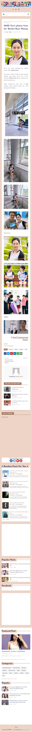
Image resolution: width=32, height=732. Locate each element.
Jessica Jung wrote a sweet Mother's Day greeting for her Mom (20, 694)
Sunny (10, 673)
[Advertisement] (16, 540)
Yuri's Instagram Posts (20, 338)
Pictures (11, 349)
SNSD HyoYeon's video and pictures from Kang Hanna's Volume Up (19, 701)
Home (5, 21)
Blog (13, 729)
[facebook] (13, 9)
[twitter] (16, 9)
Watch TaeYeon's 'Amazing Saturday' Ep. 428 (20, 578)
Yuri (9, 21)
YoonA (27, 673)
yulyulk (21, 349)
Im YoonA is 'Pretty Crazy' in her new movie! (20, 402)
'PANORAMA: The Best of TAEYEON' (13, 651)
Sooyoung (5, 673)
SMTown (4, 670)
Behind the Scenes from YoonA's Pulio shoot (20, 395)
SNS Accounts (12, 670)
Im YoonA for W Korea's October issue (18, 388)
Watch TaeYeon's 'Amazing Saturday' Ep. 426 (20, 564)
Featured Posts (16, 667)
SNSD (16, 349)
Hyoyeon (24, 667)
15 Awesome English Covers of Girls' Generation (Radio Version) (18, 571)
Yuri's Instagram (8, 346)
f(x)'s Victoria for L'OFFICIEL (16, 502)
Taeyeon (16, 673)
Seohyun (24, 670)
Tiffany (21, 673)
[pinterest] (19, 9)
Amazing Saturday (7, 667)
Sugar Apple (9, 32)
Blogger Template (26, 729)
